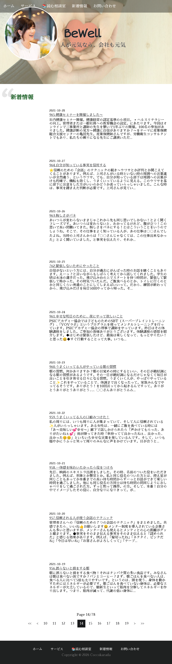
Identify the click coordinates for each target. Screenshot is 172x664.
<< (29, 623)
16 (99, 623)
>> (142, 623)
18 (118, 623)
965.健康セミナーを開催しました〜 (76, 115)
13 (72, 623)
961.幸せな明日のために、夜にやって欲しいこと (86, 316)
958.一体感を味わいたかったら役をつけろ (81, 467)
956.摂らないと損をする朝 (69, 568)
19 (127, 623)
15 (90, 623)
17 (108, 623)
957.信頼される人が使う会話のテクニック (81, 518)
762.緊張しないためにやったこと (74, 266)
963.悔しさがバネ (62, 215)
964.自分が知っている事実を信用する (77, 165)
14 (81, 623)
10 (45, 623)
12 (63, 623)
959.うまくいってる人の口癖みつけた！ (79, 417)
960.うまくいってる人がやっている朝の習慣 (82, 367)
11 (54, 623)
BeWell (82, 33)
